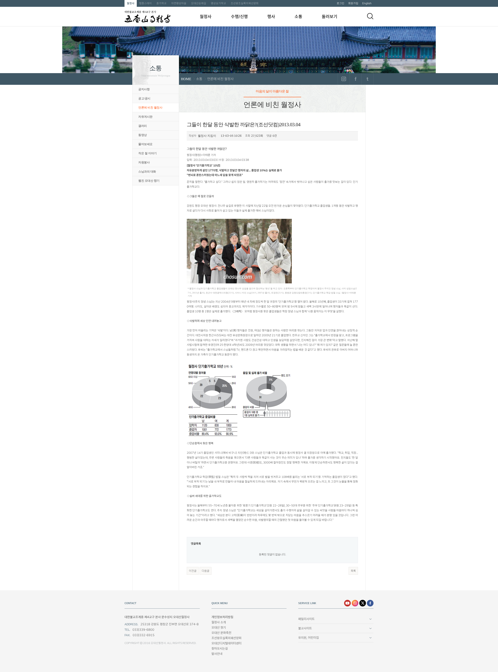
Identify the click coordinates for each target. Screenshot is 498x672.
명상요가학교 (218, 3)
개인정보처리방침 (222, 617)
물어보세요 (145, 144)
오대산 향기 (218, 628)
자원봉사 (144, 162)
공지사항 (144, 89)
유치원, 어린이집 (308, 638)
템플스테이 (145, 3)
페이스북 (355, 79)
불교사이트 (305, 628)
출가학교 (161, 3)
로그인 (340, 3)
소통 (298, 16)
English (367, 3)
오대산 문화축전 (221, 633)
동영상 (142, 135)
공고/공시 (144, 98)
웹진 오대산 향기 (149, 180)
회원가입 (353, 3)
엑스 (362, 603)
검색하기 (370, 16)
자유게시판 (145, 116)
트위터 (367, 79)
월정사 (130, 3)
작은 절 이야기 (147, 153)
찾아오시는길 (219, 649)
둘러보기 (329, 16)
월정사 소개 (218, 622)
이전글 (192, 571)
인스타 (355, 603)
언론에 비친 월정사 (150, 107)
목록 (353, 571)
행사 (271, 16)
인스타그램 (344, 79)
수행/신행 (239, 16)
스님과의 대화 (147, 171)
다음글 (205, 571)
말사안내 (216, 654)
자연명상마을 (178, 3)
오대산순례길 (198, 3)
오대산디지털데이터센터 (226, 643)
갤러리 (142, 125)
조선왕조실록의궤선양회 (245, 3)
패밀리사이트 (306, 619)
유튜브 (347, 603)
